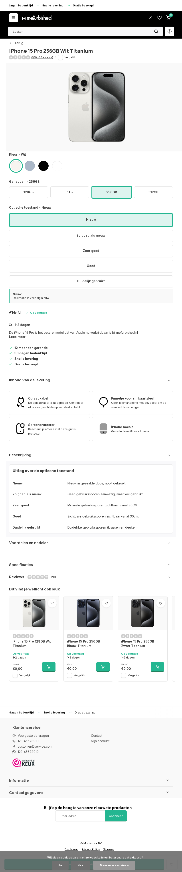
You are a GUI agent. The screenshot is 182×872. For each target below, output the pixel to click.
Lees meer (17, 337)
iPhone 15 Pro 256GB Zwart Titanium (137, 643)
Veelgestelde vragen (33, 735)
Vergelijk (70, 57)
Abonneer (116, 816)
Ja (60, 865)
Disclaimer (71, 849)
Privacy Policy (91, 849)
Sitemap (108, 849)
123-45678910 (28, 741)
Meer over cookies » (114, 865)
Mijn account (100, 741)
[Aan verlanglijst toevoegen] (52, 603)
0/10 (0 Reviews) (42, 57)
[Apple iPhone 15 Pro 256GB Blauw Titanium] (88, 613)
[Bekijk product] (48, 667)
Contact (96, 735)
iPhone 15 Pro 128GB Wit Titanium (32, 643)
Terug (18, 43)
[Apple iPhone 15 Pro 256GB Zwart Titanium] (142, 613)
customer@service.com (35, 746)
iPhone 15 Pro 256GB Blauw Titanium (83, 643)
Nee (80, 865)
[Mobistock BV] (36, 17)
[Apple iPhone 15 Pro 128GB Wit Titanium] (34, 613)
